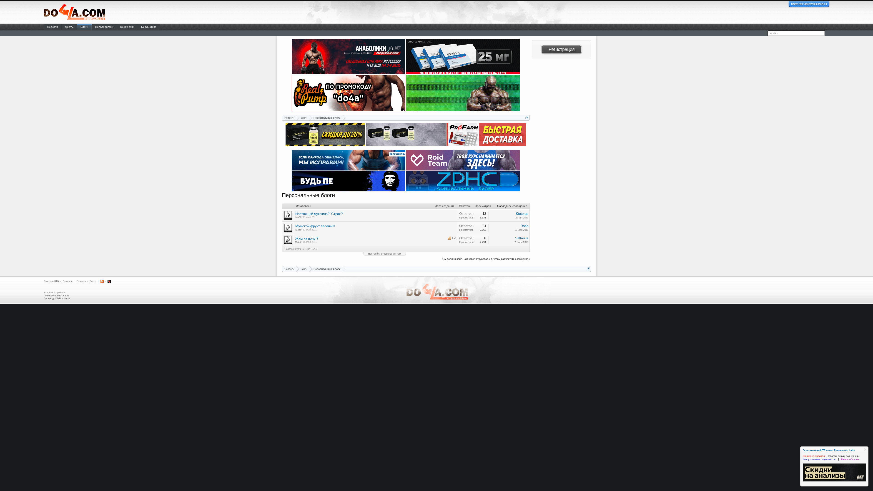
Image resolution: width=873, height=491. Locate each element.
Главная (81, 281)
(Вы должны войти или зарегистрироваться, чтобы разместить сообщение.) (486, 259)
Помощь (68, 281)
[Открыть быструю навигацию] (526, 117)
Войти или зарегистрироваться (809, 4)
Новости (52, 26)
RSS (102, 281)
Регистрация (562, 49)
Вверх (93, 281)
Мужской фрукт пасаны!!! (315, 226)
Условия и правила (54, 292)
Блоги (84, 26)
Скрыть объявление (865, 449)
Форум (69, 26)
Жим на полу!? (306, 238)
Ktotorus (522, 213)
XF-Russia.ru (62, 298)
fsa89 (298, 217)
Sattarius (521, 238)
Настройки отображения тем (384, 253)
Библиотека (148, 26)
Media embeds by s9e (57, 295)
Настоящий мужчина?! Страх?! (319, 214)
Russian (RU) (51, 281)
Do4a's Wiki (127, 26)
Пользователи (104, 26)
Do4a (524, 226)
